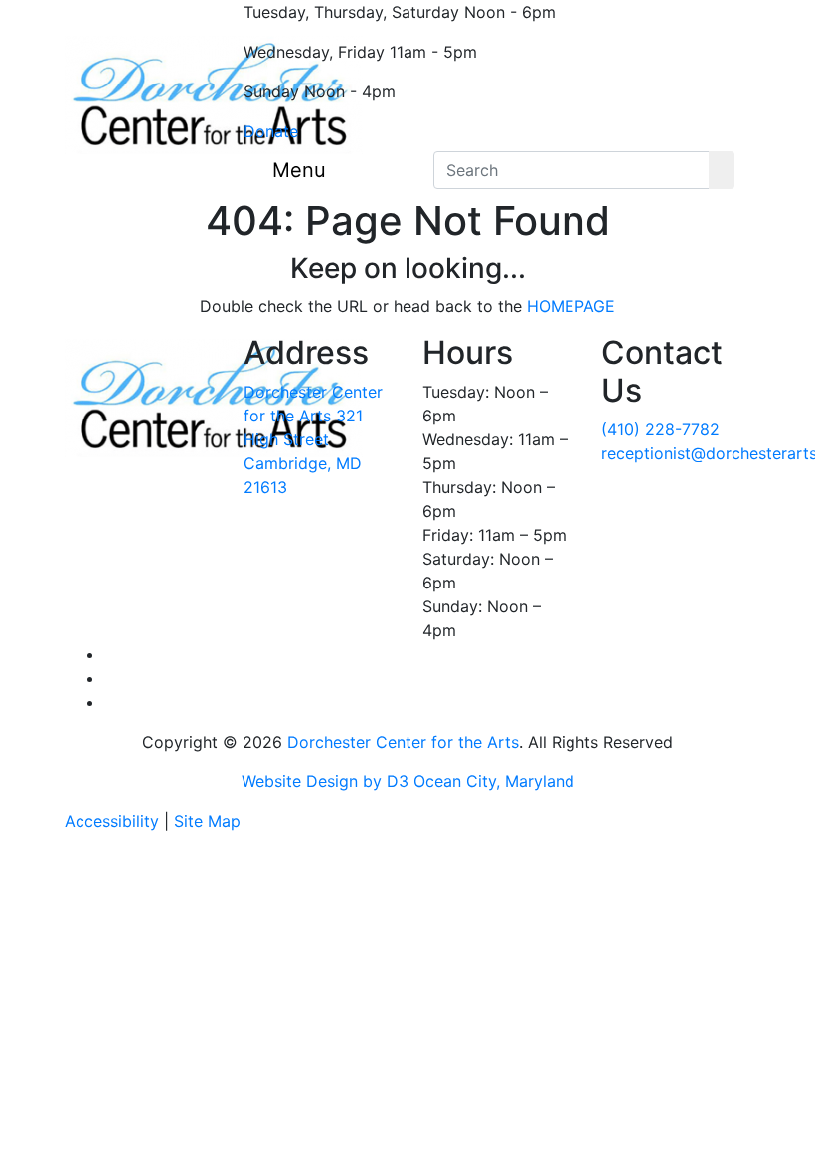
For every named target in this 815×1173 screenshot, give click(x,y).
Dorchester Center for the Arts (403, 742)
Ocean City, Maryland (493, 781)
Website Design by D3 (325, 781)
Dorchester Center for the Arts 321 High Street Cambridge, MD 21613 (313, 439)
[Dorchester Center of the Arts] (214, 95)
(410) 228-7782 (660, 429)
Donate (271, 131)
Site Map (207, 821)
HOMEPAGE (571, 306)
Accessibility (112, 821)
